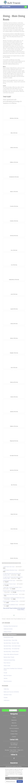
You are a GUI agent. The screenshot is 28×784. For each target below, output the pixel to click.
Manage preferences (10, 781)
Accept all (20, 781)
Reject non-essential (14, 778)
